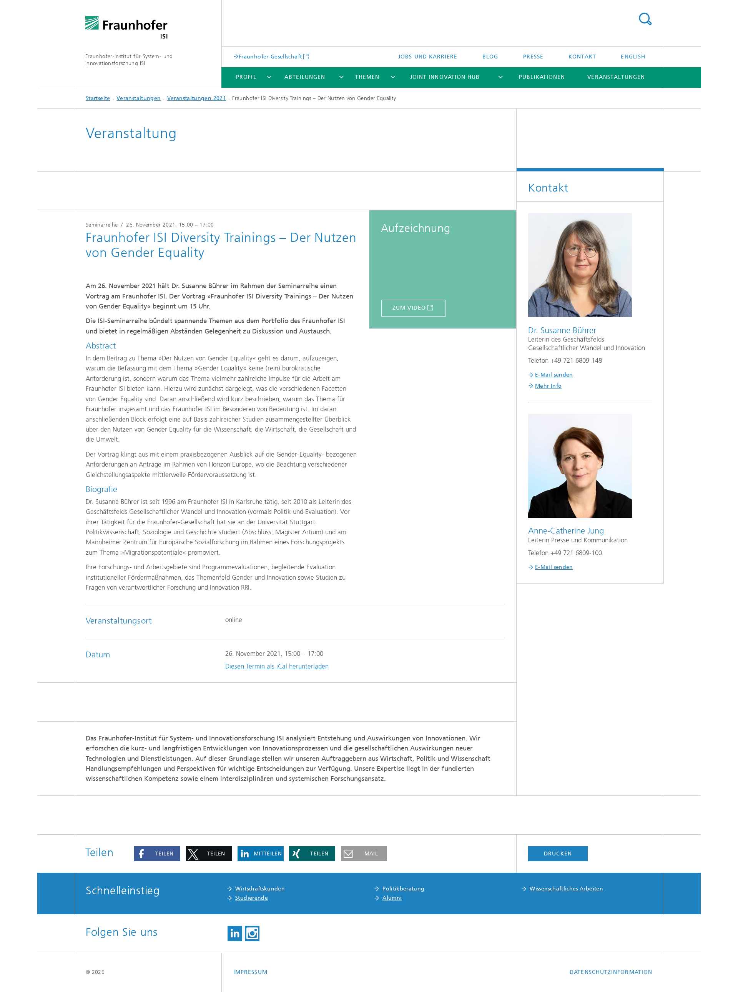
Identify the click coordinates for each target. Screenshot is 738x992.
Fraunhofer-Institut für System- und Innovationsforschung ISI (129, 60)
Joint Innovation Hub (445, 77)
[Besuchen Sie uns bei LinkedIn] (235, 933)
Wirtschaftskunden (260, 888)
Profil (246, 77)
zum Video (409, 308)
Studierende (251, 898)
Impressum (250, 972)
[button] (157, 854)
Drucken (558, 853)
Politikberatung (403, 888)
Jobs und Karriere (427, 56)
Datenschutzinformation (611, 972)
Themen (367, 77)
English (633, 56)
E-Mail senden (554, 375)
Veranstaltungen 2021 (196, 98)
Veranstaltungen (616, 77)
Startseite (98, 98)
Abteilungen (304, 77)
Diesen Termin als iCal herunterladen (277, 666)
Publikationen (542, 77)
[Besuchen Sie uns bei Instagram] (252, 933)
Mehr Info (548, 386)
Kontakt (582, 56)
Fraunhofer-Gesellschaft (270, 56)
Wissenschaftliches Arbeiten (566, 888)
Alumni (392, 898)
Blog (490, 56)
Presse (533, 56)
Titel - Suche (645, 19)
